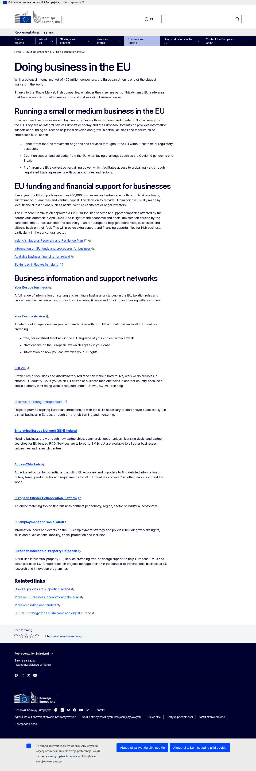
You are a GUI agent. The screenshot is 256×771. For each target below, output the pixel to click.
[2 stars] (18, 635)
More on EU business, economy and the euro (46, 597)
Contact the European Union (220, 41)
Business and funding (136, 41)
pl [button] (152, 19)
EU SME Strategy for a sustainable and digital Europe (52, 613)
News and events (102, 41)
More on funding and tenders (35, 605)
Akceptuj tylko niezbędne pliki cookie (199, 747)
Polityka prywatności (179, 717)
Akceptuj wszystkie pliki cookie (142, 747)
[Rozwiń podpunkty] (53, 41)
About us (43, 41)
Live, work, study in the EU (178, 41)
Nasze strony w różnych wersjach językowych (111, 717)
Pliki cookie (154, 717)
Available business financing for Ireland (42, 256)
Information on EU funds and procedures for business (52, 248)
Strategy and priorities (68, 41)
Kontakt (99, 710)
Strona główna (19, 41)
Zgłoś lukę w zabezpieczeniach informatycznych (45, 717)
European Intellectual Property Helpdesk (45, 551)
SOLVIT (20, 368)
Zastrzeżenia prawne (212, 717)
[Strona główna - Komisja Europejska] (42, 17)
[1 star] (16, 635)
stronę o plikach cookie (63, 756)
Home (17, 51)
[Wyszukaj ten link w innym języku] (90, 240)
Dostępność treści (25, 724)
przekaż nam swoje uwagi (65, 636)
